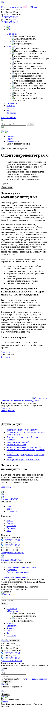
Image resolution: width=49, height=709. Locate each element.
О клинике (12, 34)
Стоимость (12, 103)
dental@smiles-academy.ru (12, 552)
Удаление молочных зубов (19, 442)
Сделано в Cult (11, 560)
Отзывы (10, 108)
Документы (12, 569)
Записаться (7, 187)
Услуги (10, 46)
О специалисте (8, 410)
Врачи (9, 509)
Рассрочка (11, 528)
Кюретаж (11, 439)
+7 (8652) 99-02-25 (9, 22)
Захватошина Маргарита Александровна (20, 401)
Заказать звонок (8, 117)
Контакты (11, 113)
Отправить (6, 682)
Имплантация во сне (16, 444)
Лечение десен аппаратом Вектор (22, 437)
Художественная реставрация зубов (23, 430)
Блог (9, 110)
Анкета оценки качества (18, 572)
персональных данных (36, 679)
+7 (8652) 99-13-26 (9, 17)
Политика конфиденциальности (21, 567)
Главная (10, 136)
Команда (11, 105)
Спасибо (5, 694)
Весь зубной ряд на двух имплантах (23, 459)
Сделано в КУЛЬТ (9, 499)
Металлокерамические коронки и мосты (25, 447)
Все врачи (5, 357)
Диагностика (13, 141)
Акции (10, 523)
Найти (30, 124)
